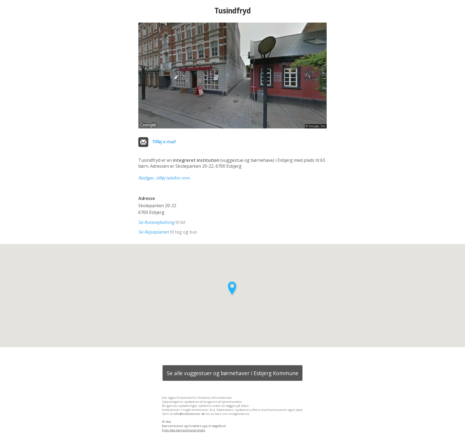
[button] (232, 288)
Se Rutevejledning (156, 222)
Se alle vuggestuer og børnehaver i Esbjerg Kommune (232, 373)
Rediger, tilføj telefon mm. (164, 178)
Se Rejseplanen (153, 232)
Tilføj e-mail (163, 142)
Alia (168, 422)
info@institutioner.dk (189, 414)
